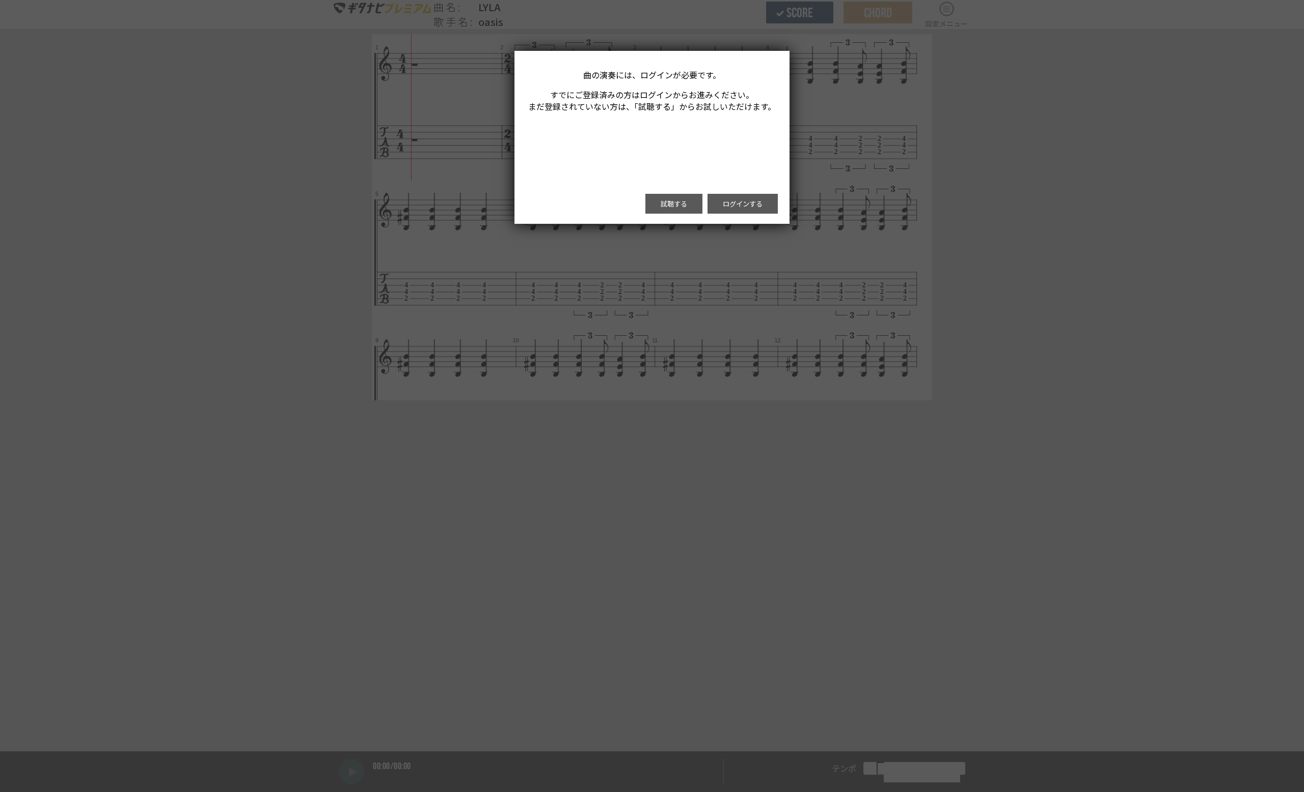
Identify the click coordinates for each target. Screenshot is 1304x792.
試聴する (674, 204)
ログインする (743, 204)
